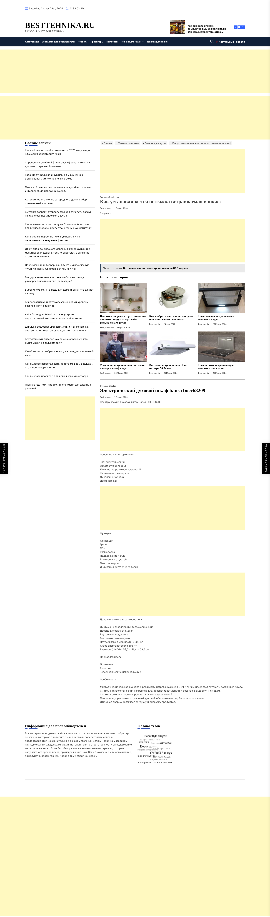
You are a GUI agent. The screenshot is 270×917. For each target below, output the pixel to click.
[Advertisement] (94, 71)
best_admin (105, 208)
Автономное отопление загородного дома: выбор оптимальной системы (56, 201)
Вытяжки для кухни (109, 197)
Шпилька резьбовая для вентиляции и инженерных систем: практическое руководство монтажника (57, 328)
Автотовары (32, 41)
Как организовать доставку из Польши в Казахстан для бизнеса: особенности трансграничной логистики (58, 226)
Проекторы (96, 41)
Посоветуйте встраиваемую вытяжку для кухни (216, 366)
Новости (82, 41)
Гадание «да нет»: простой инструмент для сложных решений (58, 386)
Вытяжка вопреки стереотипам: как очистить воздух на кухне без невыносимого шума (123, 319)
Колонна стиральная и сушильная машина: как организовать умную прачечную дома (54, 176)
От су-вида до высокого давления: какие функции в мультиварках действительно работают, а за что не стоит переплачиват (57, 252)
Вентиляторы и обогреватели (58, 41)
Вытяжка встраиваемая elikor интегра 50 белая (168, 366)
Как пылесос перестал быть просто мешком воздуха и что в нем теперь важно (59, 365)
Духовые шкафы (108, 386)
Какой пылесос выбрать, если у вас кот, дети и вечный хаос (59, 353)
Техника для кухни (131, 41)
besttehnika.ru (60, 25)
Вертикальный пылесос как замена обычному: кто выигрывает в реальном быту (56, 341)
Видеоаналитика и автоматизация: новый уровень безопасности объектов (56, 304)
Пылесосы (112, 41)
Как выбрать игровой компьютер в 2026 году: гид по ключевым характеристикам (58, 152)
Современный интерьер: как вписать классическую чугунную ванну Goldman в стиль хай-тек (57, 267)
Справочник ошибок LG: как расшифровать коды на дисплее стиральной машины (57, 164)
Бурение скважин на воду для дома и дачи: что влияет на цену (59, 291)
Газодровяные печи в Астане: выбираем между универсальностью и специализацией (54, 279)
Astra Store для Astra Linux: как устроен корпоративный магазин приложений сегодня (53, 316)
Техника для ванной (157, 41)
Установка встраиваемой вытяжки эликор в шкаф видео (122, 366)
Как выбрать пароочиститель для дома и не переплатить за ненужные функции (52, 238)
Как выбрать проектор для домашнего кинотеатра (56, 376)
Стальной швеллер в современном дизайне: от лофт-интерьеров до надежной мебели (58, 189)
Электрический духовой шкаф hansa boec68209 (152, 390)
